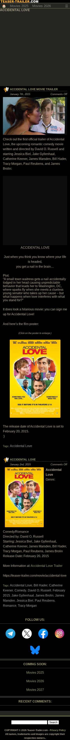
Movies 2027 (35, 689)
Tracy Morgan (27, 605)
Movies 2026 (41, 6)
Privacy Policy (58, 730)
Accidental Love (21, 446)
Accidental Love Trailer (46, 565)
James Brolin (44, 595)
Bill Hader (40, 585)
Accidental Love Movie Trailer (34, 89)
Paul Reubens (45, 600)
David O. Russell (39, 590)
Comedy (20, 590)
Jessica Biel (25, 600)
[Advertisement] (35, 49)
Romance (9, 605)
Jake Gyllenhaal (22, 595)
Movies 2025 (19, 6)
